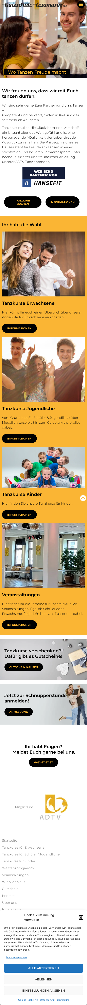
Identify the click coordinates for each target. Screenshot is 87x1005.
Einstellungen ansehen (43, 990)
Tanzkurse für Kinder (18, 861)
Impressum (63, 999)
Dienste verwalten (16, 957)
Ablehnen (43, 979)
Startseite (9, 840)
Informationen (19, 328)
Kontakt (8, 896)
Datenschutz (47, 999)
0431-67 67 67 (43, 762)
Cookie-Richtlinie (28, 999)
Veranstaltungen (15, 875)
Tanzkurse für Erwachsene (23, 847)
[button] (81, 918)
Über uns (9, 903)
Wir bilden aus (13, 882)
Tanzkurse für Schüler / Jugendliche (31, 854)
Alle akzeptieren (43, 968)
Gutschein (10, 889)
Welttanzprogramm (18, 868)
